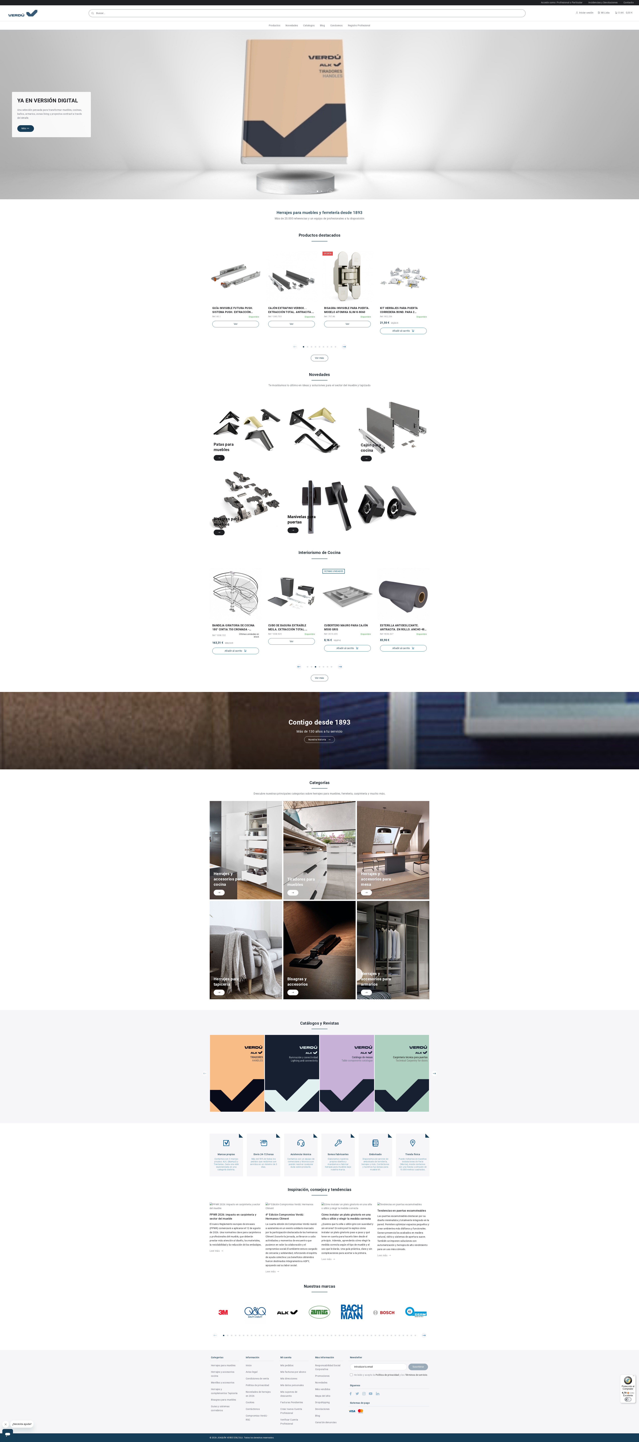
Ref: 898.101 (386, 630)
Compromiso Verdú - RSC (257, 1417)
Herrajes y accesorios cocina (222, 1374)
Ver (235, 324)
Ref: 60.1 (216, 316)
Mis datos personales (292, 1385)
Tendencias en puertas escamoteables (401, 1210)
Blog (317, 1415)
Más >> (25, 128)
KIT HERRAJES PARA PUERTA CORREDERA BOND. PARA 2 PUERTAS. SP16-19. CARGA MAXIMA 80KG (399, 310)
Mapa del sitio (322, 1396)
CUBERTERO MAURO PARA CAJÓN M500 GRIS (290, 627)
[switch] (628, 1399)
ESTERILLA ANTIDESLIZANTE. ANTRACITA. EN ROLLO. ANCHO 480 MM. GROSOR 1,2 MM (347, 628)
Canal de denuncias (325, 1422)
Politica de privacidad (257, 1385)
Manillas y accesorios (222, 1382)
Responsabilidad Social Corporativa (327, 1367)
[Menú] (634, 1377)
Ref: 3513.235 (275, 634)
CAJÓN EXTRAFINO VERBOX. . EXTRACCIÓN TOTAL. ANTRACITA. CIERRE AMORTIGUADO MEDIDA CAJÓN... (290, 310)
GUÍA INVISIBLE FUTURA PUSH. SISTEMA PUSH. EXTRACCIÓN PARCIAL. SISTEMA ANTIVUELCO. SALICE (233, 310)
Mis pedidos (286, 1365)
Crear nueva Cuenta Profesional (291, 1411)
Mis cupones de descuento (288, 1394)
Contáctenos (253, 1409)
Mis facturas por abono (293, 1372)
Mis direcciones (288, 1378)
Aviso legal (251, 1372)
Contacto (629, 2)
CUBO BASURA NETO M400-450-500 (403, 625)
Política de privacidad (387, 1375)
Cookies (250, 1402)
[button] (274, 25)
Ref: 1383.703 (275, 316)
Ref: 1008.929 (219, 634)
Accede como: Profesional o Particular (562, 2)
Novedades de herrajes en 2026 (258, 1394)
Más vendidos (322, 1389)
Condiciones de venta (257, 1378)
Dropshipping (322, 1402)
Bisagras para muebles (223, 1399)
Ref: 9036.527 (330, 634)
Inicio (249, 1365)
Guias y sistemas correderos (220, 1408)
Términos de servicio (416, 1375)
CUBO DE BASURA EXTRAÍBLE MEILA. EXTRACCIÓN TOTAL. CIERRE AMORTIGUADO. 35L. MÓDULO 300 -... (231, 628)
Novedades (321, 1382)
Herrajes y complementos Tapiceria (224, 1391)
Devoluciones (322, 1409)
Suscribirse (418, 1366)
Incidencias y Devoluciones (603, 2)
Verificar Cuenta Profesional (289, 1421)
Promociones (322, 1376)
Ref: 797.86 (329, 316)
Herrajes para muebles (223, 1365)
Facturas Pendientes (291, 1402)
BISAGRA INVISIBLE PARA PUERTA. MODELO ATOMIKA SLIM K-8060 (346, 310)
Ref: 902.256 (386, 316)
